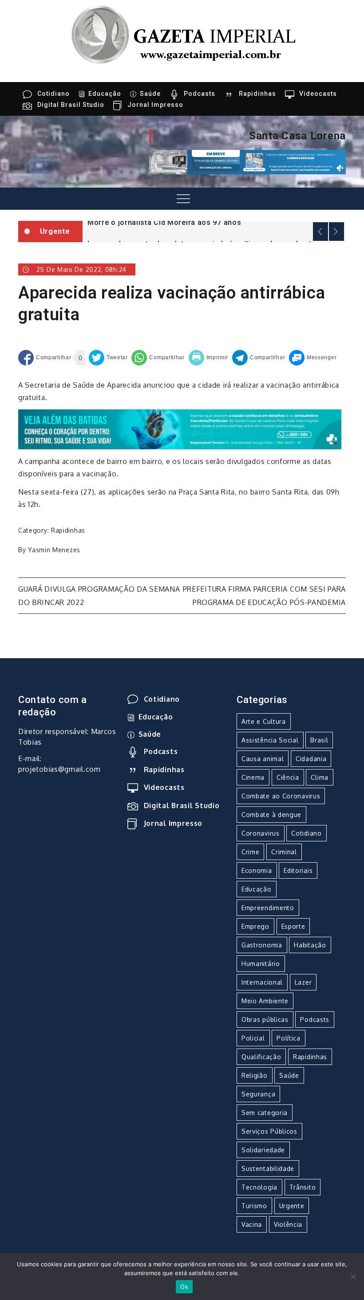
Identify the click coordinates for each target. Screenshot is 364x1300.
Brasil (319, 740)
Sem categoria (264, 1112)
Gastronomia (261, 945)
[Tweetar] (108, 357)
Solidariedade (263, 1150)
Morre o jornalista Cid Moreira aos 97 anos (164, 222)
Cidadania (311, 758)
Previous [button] (320, 231)
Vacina (251, 1224)
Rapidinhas (257, 93)
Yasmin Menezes (54, 550)
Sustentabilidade (267, 1168)
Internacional (262, 982)
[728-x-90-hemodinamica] (247, 161)
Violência (288, 1224)
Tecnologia (259, 1187)
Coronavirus (260, 833)
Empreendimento (267, 907)
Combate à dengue (271, 814)
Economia (256, 870)
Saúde (150, 93)
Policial (253, 1038)
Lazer (303, 982)
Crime (250, 852)
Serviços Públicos (269, 1131)
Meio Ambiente (265, 1001)
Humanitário (260, 963)
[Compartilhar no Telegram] (258, 357)
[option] (214, 221)
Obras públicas (265, 1019)
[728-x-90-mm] (179, 428)
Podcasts (199, 93)
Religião (254, 1075)
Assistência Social (270, 740)
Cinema (253, 777)
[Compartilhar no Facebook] (44, 357)
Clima (319, 777)
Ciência (288, 777)
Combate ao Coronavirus (280, 796)
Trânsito (302, 1187)
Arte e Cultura (263, 721)
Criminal (284, 852)
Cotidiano (53, 93)
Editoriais (298, 870)
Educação (104, 93)
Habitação (310, 945)
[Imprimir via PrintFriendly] (209, 357)
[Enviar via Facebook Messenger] (312, 357)
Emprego (255, 926)
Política (289, 1038)
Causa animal (262, 758)
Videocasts (318, 93)
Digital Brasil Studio (70, 104)
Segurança (258, 1094)
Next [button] (336, 231)
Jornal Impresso (155, 104)
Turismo (254, 1206)
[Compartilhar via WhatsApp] (157, 357)
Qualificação (261, 1056)
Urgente (292, 1206)
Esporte (293, 926)
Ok (184, 1286)
